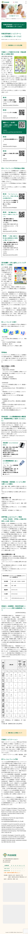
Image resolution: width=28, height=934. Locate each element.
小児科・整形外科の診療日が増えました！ (12, 872)
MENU (26, 2)
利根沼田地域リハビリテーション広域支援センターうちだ (14, 25)
